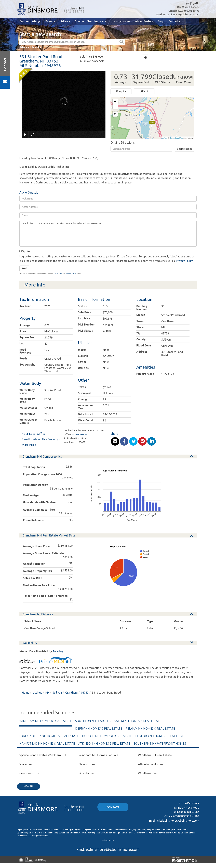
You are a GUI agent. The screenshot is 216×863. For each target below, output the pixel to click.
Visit (145, 91)
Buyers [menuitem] (49, 21)
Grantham (71, 692)
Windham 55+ (147, 773)
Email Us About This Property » (41, 439)
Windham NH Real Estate (155, 755)
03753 (85, 692)
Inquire (122, 91)
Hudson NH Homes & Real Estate (107, 735)
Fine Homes (86, 773)
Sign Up (195, 3)
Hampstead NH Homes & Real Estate (47, 743)
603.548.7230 (192, 7)
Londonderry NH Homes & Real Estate (49, 735)
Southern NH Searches (93, 720)
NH (47, 692)
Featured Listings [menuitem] (29, 21)
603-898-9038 (79, 434)
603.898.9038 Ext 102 (187, 10)
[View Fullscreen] (115, 114)
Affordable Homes (150, 764)
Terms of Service (70, 273)
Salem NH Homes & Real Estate (137, 720)
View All (29, 786)
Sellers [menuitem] (64, 21)
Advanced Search (29, 47)
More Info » (29, 444)
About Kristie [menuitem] (143, 21)
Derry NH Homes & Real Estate (98, 728)
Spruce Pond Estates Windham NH (42, 755)
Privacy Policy (184, 260)
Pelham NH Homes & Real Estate (150, 728)
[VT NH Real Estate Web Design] (184, 859)
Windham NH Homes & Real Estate (45, 720)
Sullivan (57, 692)
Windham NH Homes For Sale (98, 755)
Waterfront (27, 764)
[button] (122, 42)
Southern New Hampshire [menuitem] (90, 21)
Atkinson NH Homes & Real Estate (104, 743)
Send (24, 268)
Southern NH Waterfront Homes (160, 743)
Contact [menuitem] (173, 21)
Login (187, 3)
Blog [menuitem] (161, 21)
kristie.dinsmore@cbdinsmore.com (181, 14)
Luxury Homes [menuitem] (121, 21)
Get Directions (184, 148)
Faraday (58, 651)
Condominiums (29, 773)
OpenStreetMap (176, 137)
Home (25, 692)
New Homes (87, 764)
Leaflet (164, 137)
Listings (37, 692)
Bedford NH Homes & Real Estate (160, 735)
